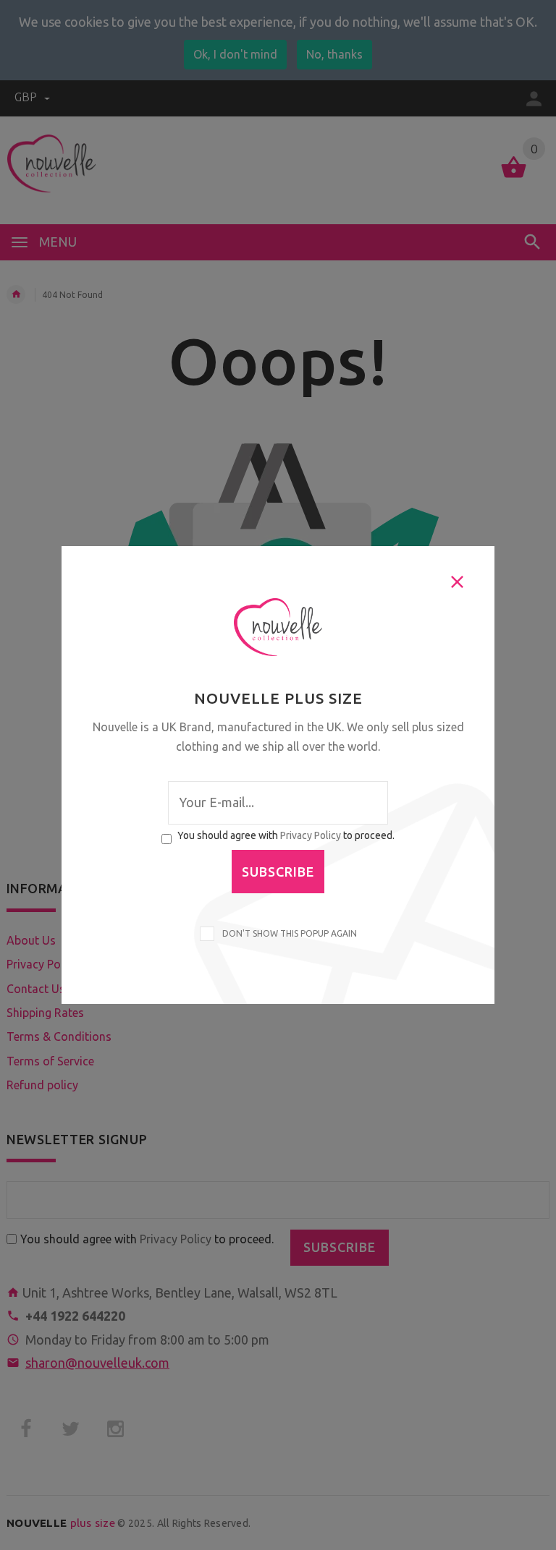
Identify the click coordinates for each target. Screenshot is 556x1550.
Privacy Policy (310, 835)
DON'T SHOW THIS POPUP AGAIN (287, 933)
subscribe (278, 871)
